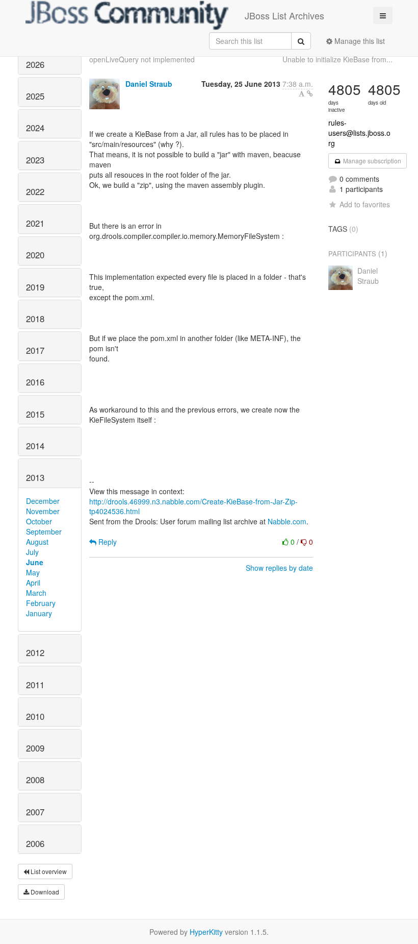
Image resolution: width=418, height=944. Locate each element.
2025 (35, 96)
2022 (35, 191)
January (39, 613)
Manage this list (358, 41)
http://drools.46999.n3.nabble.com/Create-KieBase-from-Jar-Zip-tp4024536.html (193, 506)
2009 (35, 748)
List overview (48, 871)
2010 (35, 716)
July (32, 552)
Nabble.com (287, 521)
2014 (35, 446)
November (43, 511)
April (33, 582)
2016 (35, 382)
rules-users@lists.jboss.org (359, 132)
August (37, 542)
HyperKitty (206, 932)
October (39, 521)
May (33, 572)
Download (44, 891)
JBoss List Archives (284, 15)
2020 (35, 255)
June (34, 562)
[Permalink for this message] (310, 93)
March (36, 593)
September (44, 531)
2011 (35, 685)
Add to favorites (364, 204)
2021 (35, 223)
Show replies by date (279, 568)
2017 (35, 350)
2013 (35, 477)
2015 (35, 414)
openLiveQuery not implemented (142, 59)
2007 (35, 812)
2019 (35, 287)
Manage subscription (371, 160)
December (43, 501)
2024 (35, 128)
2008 (35, 779)
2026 (35, 64)
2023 (35, 160)
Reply (106, 542)
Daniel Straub (148, 84)
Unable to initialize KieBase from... (337, 59)
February (41, 603)
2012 (35, 652)
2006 (35, 843)
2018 (35, 318)
